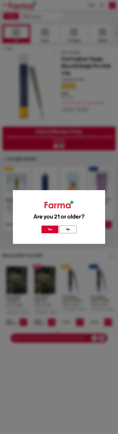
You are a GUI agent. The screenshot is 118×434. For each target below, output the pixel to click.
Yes (50, 229)
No (68, 229)
